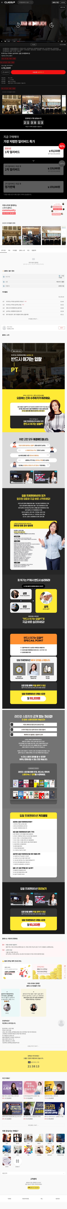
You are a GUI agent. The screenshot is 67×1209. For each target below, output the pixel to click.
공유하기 (6, 72)
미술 (28, 1155)
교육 (28, 1143)
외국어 (17, 1143)
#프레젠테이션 (6, 48)
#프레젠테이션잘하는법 (38, 48)
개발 (60, 1143)
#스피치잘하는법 (48, 48)
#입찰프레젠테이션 (14, 48)
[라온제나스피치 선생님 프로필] (61, 1022)
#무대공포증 (56, 48)
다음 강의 (62, 44)
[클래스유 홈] (9, 2)
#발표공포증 (33, 50)
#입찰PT (21, 50)
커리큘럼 (33, 44)
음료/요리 (49, 1155)
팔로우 (10, 56)
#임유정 (19, 51)
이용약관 (9, 1198)
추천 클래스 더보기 (32, 1125)
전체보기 (17, 1166)
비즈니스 (50, 1143)
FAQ (41, 1198)
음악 (7, 1143)
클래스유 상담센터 (34, 1187)
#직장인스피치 (22, 48)
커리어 (6, 1166)
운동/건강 (6, 1155)
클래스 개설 (56, 2)
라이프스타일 (60, 1155)
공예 (17, 1155)
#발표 (11, 51)
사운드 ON (62, 7)
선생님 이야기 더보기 (33, 1046)
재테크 (39, 1143)
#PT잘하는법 (30, 48)
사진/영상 (39, 1155)
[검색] (31, 2)
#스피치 (14, 51)
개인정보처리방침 (25, 1198)
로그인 (63, 2)
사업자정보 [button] (58, 1198)
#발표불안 (39, 50)
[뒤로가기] (2, 2)
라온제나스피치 (4, 56)
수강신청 (38, 72)
